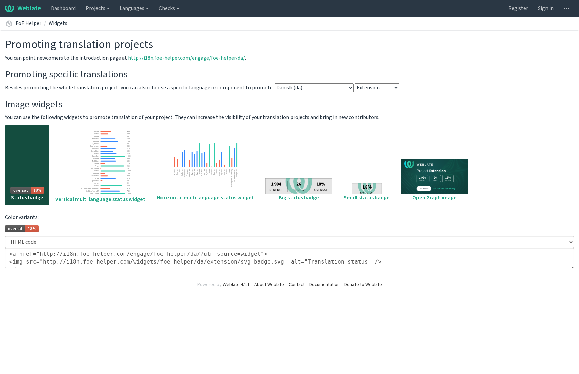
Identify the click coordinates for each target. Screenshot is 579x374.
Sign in (546, 8)
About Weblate (269, 284)
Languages (132, 8)
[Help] (566, 8)
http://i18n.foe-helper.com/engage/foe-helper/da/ (186, 58)
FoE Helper (28, 23)
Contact (297, 284)
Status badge (27, 197)
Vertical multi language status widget (100, 199)
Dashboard (63, 8)
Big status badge (299, 197)
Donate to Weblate (363, 284)
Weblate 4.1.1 (236, 284)
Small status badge (367, 197)
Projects (96, 8)
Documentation (324, 284)
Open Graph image (434, 197)
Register (518, 8)
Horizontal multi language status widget (205, 197)
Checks (167, 8)
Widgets (58, 23)
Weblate (29, 8)
